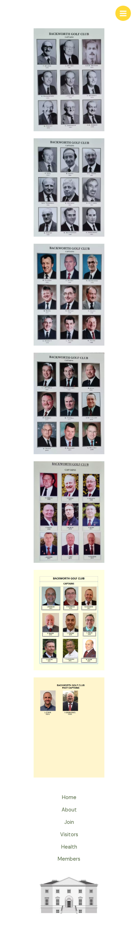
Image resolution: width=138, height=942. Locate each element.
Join (69, 822)
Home (69, 797)
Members (69, 859)
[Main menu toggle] (123, 13)
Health (69, 847)
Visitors (69, 834)
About (69, 810)
